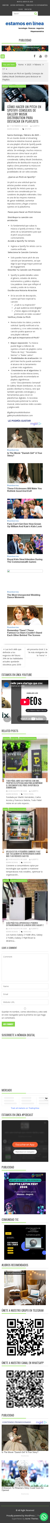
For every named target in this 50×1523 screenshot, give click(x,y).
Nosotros (5, 5)
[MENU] (3, 56)
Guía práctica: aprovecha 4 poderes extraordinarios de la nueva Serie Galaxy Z (25, 924)
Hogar (5, 809)
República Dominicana (17, 86)
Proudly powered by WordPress (20, 1515)
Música (5, 86)
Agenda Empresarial (17, 5)
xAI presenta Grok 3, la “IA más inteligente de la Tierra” (37, 652)
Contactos (28, 9)
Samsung (27, 862)
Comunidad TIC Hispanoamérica (37, 5)
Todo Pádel (28, 794)
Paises (20, 9)
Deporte (6, 738)
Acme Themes (31, 1518)
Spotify (28, 129)
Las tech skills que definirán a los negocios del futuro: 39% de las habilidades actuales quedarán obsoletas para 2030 (13, 657)
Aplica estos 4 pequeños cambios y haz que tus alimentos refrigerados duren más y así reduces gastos (23, 854)
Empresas (14, 738)
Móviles (6, 881)
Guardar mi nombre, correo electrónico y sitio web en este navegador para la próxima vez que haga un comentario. (24, 1014)
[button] (44, 1517)
